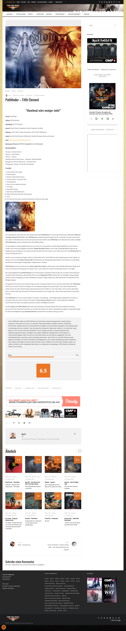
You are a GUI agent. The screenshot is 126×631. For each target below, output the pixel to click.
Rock (77, 605)
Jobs (28, 2)
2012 (47, 578)
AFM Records (50, 583)
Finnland (57, 590)
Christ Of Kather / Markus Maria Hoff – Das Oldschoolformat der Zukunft (58, 546)
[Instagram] (104, 2)
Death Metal (50, 588)
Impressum (23, 623)
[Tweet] (19, 423)
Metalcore (66, 598)
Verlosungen (59, 14)
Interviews (40, 14)
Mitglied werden (42, 2)
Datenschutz (29, 623)
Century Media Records (54, 586)
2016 (62, 578)
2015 (57, 578)
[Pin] (24, 423)
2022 (57, 581)
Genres (50, 2)
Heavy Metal (59, 593)
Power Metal (18, 388)
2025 (73, 581)
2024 (68, 581)
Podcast (86, 14)
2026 (78, 581)
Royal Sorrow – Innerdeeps (12, 482)
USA (65, 610)
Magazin (9, 14)
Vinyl (38, 476)
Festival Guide (21, 14)
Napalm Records (51, 600)
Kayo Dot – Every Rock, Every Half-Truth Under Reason (32, 483)
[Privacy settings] (3, 627)
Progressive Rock (67, 605)
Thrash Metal (74, 608)
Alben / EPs (16, 95)
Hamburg (65, 590)
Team (18, 2)
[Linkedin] (107, 2)
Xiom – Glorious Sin (24, 544)
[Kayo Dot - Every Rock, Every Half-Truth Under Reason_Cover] (33, 464)
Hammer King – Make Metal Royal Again (71, 519)
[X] (102, 2)
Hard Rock (49, 593)
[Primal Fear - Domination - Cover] (53, 500)
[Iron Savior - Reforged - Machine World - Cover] (13, 500)
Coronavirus (69, 586)
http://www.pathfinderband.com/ (19, 140)
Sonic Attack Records (43, 388)
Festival (48, 590)
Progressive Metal (30, 388)
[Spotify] (109, 2)
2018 (73, 578)
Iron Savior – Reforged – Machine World (11, 519)
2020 (47, 581)
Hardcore (74, 590)
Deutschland (61, 588)
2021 (52, 581)
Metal (65, 595)
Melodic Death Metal (53, 595)
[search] (115, 25)
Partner (23, 2)
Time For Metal (51, 610)
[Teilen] (13, 423)
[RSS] (112, 2)
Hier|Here (17, 586)
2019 (78, 578)
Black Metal (61, 583)
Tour (60, 610)
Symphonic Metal (57, 388)
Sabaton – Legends (50, 482)
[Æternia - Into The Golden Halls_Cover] (72, 464)
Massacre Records (72, 593)
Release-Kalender (74, 14)
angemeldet (15, 565)
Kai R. (9, 95)
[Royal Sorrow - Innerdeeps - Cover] (13, 464)
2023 (62, 581)
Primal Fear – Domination (51, 518)
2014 (52, 578)
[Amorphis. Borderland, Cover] (33, 500)
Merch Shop (58, 2)
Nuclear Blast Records (54, 603)
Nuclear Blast (64, 600)
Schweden (49, 608)
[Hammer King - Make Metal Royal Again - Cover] (72, 500)
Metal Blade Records (53, 598)
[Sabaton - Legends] (53, 464)
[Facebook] (99, 2)
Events (30, 14)
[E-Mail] (29, 423)
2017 (68, 578)
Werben (33, 2)
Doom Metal (72, 588)
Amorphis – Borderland (31, 518)
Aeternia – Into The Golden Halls (71, 483)
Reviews (48, 14)
